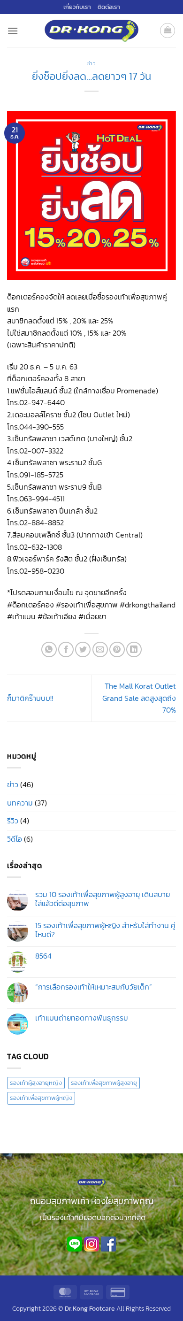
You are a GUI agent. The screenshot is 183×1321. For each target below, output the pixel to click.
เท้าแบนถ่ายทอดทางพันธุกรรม (81, 1018)
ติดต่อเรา (109, 6)
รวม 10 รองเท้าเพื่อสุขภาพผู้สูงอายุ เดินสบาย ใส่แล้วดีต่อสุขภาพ (102, 899)
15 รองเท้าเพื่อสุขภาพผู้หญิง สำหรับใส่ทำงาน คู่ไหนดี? (105, 930)
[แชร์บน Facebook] (66, 649)
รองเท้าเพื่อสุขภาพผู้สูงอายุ (104, 1082)
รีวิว (12, 820)
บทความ (20, 802)
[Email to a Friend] (100, 649)
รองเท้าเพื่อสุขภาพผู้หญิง (41, 1097)
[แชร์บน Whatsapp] (49, 649)
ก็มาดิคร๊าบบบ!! (30, 698)
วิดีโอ (14, 839)
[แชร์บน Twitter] (83, 649)
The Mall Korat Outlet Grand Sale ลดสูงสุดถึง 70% (139, 697)
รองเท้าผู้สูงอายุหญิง (36, 1082)
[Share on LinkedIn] (134, 649)
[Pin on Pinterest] (117, 649)
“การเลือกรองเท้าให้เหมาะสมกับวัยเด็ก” (93, 987)
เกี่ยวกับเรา (77, 6)
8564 (43, 956)
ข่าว (91, 63)
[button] (12, 30)
